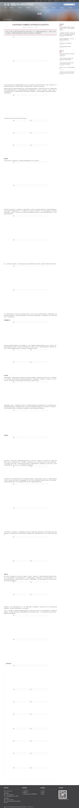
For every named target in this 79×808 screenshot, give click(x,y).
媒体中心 (43, 792)
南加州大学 (25, 792)
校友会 (43, 794)
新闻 (10, 19)
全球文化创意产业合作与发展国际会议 (30, 794)
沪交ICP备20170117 (25, 806)
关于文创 (7, 19)
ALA (33, 806)
